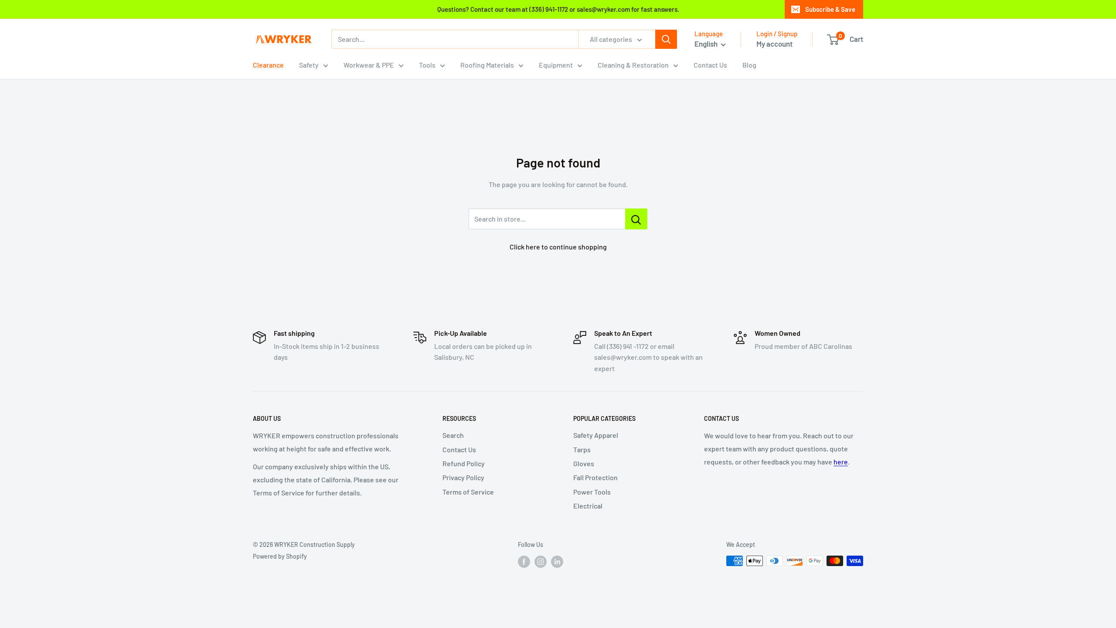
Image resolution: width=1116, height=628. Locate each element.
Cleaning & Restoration (633, 65)
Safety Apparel (595, 435)
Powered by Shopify (280, 556)
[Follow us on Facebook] (524, 562)
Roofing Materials (487, 65)
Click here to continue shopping (558, 246)
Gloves (583, 463)
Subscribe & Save (830, 9)
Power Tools (592, 492)
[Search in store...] (636, 218)
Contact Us (710, 65)
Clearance (268, 65)
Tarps (582, 449)
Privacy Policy (463, 477)
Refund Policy (463, 463)
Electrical (587, 506)
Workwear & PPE (369, 65)
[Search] (666, 39)
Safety (309, 65)
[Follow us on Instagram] (540, 562)
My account (774, 43)
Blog (749, 65)
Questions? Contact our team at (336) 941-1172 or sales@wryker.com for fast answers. (558, 9)
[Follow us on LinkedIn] (557, 562)
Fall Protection (595, 477)
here (841, 461)
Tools (427, 65)
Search (453, 435)
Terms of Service (468, 492)
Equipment (556, 65)
